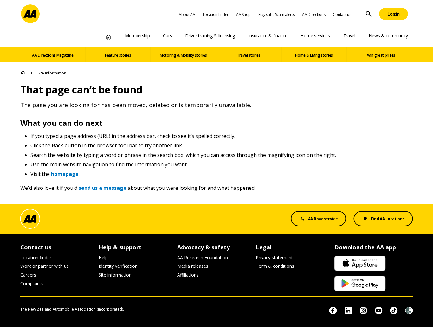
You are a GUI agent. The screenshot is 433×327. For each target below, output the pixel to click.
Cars (167, 36)
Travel (349, 36)
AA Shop (243, 14)
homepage (65, 173)
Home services (315, 36)
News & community (388, 36)
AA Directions (313, 14)
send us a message (102, 187)
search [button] (368, 14)
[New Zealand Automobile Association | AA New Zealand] (30, 14)
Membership (137, 36)
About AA (187, 14)
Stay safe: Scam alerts (276, 14)
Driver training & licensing (210, 36)
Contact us (342, 14)
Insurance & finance (267, 36)
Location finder (216, 14)
